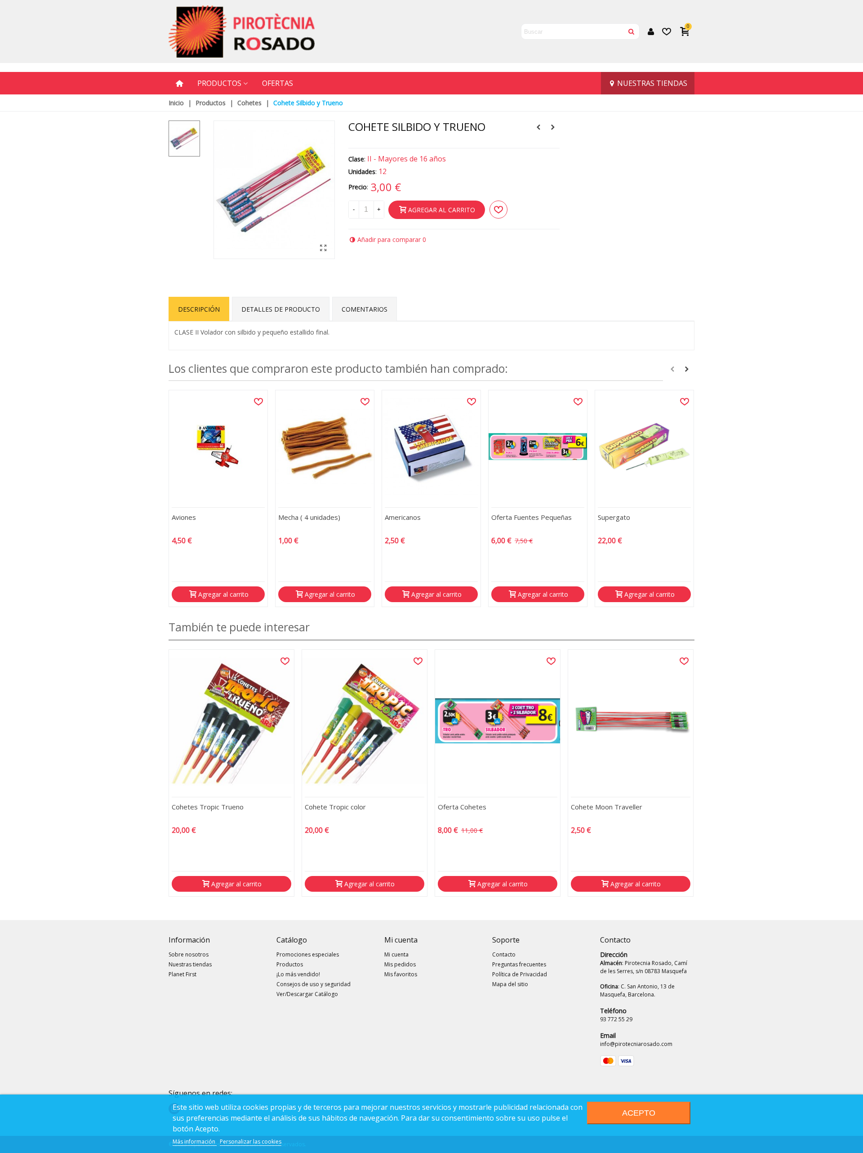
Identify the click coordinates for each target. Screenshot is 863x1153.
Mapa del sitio (510, 984)
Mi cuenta (396, 954)
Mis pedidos (400, 964)
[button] (672, 369)
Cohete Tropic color (335, 806)
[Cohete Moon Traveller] (538, 127)
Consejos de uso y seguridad (313, 984)
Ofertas (277, 83)
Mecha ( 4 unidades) (309, 517)
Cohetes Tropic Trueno (208, 806)
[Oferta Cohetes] (498, 721)
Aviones (184, 517)
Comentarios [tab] (364, 309)
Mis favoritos (400, 974)
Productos (219, 83)
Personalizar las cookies (250, 1141)
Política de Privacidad (519, 974)
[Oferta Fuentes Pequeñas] (537, 446)
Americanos (403, 517)
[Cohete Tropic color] (364, 721)
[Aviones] (218, 446)
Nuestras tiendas (652, 83)
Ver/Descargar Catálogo (307, 994)
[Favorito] (498, 210)
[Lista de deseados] (667, 31)
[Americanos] (431, 446)
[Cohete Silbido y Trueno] (323, 248)
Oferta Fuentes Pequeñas (531, 517)
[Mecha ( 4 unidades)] (324, 446)
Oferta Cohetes (462, 806)
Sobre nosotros (189, 954)
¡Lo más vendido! (298, 974)
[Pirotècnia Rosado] (242, 31)
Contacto (504, 954)
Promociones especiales (307, 954)
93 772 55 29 (616, 1019)
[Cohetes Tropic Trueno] (231, 721)
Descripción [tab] (199, 309)
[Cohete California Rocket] (553, 127)
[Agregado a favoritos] (258, 401)
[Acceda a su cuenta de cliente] (650, 32)
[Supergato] (644, 446)
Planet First (182, 974)
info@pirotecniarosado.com (636, 1044)
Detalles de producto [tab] (280, 309)
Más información (195, 1141)
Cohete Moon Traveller (606, 806)
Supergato (614, 517)
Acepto (638, 1112)
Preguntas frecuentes (519, 964)
